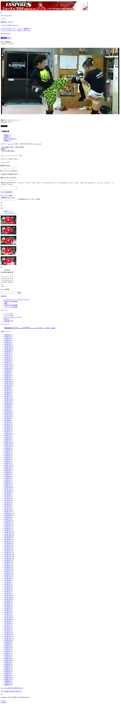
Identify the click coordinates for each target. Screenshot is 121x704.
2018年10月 (7, 469)
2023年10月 (7, 385)
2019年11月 (7, 444)
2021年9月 (7, 418)
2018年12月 (7, 465)
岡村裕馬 (8, 328)
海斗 (48, 328)
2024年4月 (7, 375)
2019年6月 (7, 454)
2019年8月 (7, 450)
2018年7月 (7, 474)
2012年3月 (7, 612)
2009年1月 (7, 675)
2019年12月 (7, 442)
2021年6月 (7, 424)
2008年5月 (7, 683)
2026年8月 (7, 335)
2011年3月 (7, 632)
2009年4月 (7, 670)
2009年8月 (7, 664)
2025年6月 (7, 355)
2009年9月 (7, 662)
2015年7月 (7, 541)
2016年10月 (7, 513)
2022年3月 (7, 409)
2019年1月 (7, 463)
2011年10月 (7, 619)
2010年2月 (7, 655)
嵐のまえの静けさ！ (10, 139)
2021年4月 (7, 426)
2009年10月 (7, 660)
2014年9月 (7, 560)
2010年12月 (7, 636)
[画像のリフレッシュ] (8, 197)
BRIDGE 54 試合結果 (10, 305)
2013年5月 (7, 588)
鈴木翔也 (15, 328)
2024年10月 (7, 368)
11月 (24, 30)
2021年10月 (7, 416)
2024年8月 (7, 370)
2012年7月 (7, 604)
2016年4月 (7, 524)
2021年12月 (7, 413)
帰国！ (6, 303)
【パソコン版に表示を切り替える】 (12, 688)
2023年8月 (7, 387)
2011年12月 (7, 616)
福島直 (31, 328)
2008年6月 (7, 681)
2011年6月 (7, 627)
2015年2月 (7, 550)
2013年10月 (7, 578)
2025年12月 (7, 346)
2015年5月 (7, 545)
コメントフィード (10, 213)
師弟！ (13, 151)
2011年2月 (7, 634)
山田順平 (35, 328)
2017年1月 (7, 508)
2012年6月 (7, 606)
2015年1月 (7, 552)
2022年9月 (7, 405)
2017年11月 (7, 489)
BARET (40, 328)
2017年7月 (7, 496)
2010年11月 (7, 638)
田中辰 (45, 328)
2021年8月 (7, 420)
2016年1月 (7, 530)
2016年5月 (7, 523)
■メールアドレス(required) (9, 170)
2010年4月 (7, 651)
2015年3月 (7, 549)
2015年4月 (7, 547)
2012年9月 (7, 601)
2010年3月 (7, 653)
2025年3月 (7, 359)
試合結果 (7, 321)
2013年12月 (7, 577)
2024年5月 (7, 374)
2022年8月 (7, 407)
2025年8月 (7, 351)
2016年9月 (7, 515)
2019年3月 (7, 459)
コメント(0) (37, 144)
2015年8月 (7, 539)
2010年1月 (7, 657)
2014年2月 (7, 573)
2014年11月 (7, 556)
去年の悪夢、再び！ (8, 147)
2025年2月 (7, 361)
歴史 (5, 319)
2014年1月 (7, 575)
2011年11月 (7, 617)
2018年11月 (7, 467)
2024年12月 (7, 364)
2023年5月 (7, 390)
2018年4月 (7, 480)
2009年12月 (7, 658)
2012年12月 (7, 595)
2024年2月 (7, 379)
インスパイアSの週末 (11, 307)
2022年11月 (7, 402)
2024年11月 (7, 366)
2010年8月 (7, 644)
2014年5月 (7, 567)
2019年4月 (7, 457)
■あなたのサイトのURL (8, 177)
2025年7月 (7, 353)
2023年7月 (7, 388)
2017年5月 (7, 500)
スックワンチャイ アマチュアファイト (17, 299)
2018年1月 (7, 485)
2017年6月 (7, 498)
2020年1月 (7, 441)
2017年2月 (7, 506)
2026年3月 (7, 340)
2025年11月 (7, 348)
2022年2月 (7, 411)
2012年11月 (7, 597)
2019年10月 (7, 446)
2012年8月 (7, 603)
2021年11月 (7, 415)
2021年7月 (7, 422)
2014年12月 (7, 554)
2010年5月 (7, 649)
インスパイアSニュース (8, 28)
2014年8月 (7, 562)
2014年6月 (7, 565)
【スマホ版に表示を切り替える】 (11, 691)
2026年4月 (7, 338)
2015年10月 (7, 536)
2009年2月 (7, 673)
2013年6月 (7, 586)
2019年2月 (7, 461)
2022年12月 (7, 400)
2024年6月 (7, 372)
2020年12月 (7, 433)
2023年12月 (7, 381)
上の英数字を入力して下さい (26, 199)
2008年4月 (7, 684)
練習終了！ (27, 28)
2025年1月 (7, 362)
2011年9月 (7, 621)
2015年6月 (7, 543)
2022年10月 (7, 403)
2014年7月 (7, 563)
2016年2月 (7, 528)
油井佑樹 (21, 328)
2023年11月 (7, 383)
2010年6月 (7, 647)
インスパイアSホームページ (10, 25)
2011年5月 (7, 629)
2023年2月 (7, 396)
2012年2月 (7, 614)
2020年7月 (7, 435)
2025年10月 (7, 349)
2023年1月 (7, 398)
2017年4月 (7, 502)
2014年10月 (7, 558)
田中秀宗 (26, 328)
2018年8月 (7, 472)
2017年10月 (7, 491)
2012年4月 (7, 610)
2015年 (19, 30)
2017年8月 (7, 495)
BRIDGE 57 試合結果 (10, 301)
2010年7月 (7, 645)
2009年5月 (7, 668)
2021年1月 (7, 431)
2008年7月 (7, 679)
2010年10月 (7, 640)
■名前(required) (5, 165)
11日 (28, 30)
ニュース (20, 28)
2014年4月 (7, 569)
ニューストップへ (6, 15)
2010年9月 (7, 642)
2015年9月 (7, 537)
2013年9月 (7, 580)
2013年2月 (7, 593)
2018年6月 (7, 476)
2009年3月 (7, 671)
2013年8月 (7, 582)
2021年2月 (7, 429)
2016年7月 (7, 519)
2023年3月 (7, 394)
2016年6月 (7, 521)
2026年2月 (7, 342)
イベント (7, 313)
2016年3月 (7, 526)
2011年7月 (7, 625)
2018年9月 (7, 470)
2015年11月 (7, 534)
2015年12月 (7, 532)
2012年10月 (7, 599)
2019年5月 (7, 456)
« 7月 (2, 286)
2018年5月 (7, 478)
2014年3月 (7, 571)
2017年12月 (7, 487)
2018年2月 (7, 483)
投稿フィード (8, 211)
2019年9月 (7, 448)
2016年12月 (7, 509)
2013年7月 (7, 584)
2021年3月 (7, 428)
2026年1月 (7, 344)
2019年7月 (7, 452)
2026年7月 (7, 336)
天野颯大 (52, 328)
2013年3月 (7, 591)
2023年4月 (7, 392)
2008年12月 (7, 677)
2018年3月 (7, 482)
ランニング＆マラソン (11, 317)
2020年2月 (7, 439)
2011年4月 (7, 630)
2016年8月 (7, 517)
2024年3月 (7, 377)
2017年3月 (7, 504)
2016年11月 (7, 511)
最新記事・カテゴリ (7, 22)
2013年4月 (7, 590)
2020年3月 (7, 437)
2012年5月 (7, 608)
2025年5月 (7, 357)
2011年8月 (7, 623)
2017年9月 (7, 493)
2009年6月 (7, 666)
